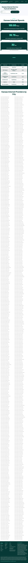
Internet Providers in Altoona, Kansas (5, 116)
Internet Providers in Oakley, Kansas (18, 246)
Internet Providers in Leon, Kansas (18, 102)
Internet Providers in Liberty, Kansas (19, 111)
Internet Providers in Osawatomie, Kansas (19, 267)
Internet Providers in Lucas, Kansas (18, 133)
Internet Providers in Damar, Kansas (5, 284)
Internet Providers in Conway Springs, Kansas (6, 267)
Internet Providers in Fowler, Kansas (5, 368)
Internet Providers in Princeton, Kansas (19, 330)
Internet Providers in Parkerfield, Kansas (19, 289)
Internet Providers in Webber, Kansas (19, 494)
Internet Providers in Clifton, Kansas (5, 251)
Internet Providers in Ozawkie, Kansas (19, 279)
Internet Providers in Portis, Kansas (18, 318)
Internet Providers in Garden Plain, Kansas (5, 384)
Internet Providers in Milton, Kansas (18, 182)
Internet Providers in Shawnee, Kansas (19, 406)
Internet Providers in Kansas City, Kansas (5, 502)
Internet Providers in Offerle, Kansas (18, 250)
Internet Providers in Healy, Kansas (4, 447)
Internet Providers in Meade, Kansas (18, 171)
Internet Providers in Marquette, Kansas (19, 157)
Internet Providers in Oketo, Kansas (18, 254)
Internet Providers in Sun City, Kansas (19, 432)
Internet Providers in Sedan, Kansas (18, 394)
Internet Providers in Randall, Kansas (19, 338)
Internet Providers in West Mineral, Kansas (19, 502)
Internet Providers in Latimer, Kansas (5, 531)
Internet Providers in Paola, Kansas (18, 283)
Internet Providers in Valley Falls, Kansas (19, 468)
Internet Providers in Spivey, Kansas (18, 419)
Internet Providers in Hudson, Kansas (5, 474)
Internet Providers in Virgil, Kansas (18, 474)
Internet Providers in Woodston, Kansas (19, 532)
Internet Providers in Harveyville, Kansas (5, 436)
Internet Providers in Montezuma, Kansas (19, 192)
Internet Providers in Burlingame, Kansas (5, 204)
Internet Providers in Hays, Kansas (4, 443)
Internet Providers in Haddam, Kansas (5, 426)
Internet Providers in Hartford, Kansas (5, 435)
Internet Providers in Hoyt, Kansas (4, 473)
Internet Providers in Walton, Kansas (19, 486)
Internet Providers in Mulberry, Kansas (19, 208)
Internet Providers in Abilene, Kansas (5, 98)
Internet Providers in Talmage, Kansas (19, 440)
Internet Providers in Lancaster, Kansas (5, 523)
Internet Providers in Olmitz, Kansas (18, 258)
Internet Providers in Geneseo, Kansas (5, 394)
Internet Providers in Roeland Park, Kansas (19, 359)
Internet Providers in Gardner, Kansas (5, 385)
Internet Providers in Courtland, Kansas (5, 275)
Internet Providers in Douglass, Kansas (5, 304)
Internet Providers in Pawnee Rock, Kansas (19, 293)
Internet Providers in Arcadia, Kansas (5, 123)
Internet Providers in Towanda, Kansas (19, 453)
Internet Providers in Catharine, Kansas (5, 224)
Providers (22, 1)
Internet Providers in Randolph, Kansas (19, 339)
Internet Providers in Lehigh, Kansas (18, 98)
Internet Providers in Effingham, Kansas (5, 321)
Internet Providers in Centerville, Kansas (5, 230)
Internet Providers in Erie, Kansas (4, 343)
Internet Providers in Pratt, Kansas (18, 325)
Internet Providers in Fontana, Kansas (5, 359)
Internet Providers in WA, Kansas (18, 489)
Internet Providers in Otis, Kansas (18, 272)
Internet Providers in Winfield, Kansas (19, 528)
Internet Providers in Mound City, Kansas (19, 203)
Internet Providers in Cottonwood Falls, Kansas (6, 272)
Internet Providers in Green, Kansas (4, 415)
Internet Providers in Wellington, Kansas (19, 498)
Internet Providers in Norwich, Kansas (19, 245)
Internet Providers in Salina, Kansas (18, 381)
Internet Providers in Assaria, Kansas (5, 132)
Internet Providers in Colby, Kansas (4, 258)
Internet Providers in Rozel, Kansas (18, 368)
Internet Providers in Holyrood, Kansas (5, 465)
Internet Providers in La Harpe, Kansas (5, 516)
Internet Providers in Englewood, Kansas (5, 339)
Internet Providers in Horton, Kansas (5, 469)
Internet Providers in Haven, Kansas (5, 439)
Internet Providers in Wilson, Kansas (18, 524)
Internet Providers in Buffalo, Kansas (5, 196)
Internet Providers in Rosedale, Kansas (19, 364)
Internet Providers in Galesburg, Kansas (5, 380)
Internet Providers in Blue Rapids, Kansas (5, 182)
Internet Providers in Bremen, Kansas (5, 187)
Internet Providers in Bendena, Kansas (5, 167)
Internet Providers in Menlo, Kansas (18, 175)
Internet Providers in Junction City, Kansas (5, 498)
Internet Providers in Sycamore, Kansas (19, 435)
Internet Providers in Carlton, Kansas (5, 221)
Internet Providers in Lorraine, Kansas (19, 128)
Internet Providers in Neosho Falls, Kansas (19, 224)
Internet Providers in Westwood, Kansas (19, 506)
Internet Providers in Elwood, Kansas (5, 335)
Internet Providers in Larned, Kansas (5, 528)
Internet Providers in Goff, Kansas (4, 405)
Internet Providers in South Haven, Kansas (19, 415)
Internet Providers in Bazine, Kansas (5, 154)
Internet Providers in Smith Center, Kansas (19, 410)
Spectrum (2, 549)
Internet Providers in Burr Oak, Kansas (5, 208)
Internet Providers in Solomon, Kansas (19, 414)
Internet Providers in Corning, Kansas (5, 271)
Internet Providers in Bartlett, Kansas (5, 150)
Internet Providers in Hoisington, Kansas (5, 460)
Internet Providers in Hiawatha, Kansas (5, 453)
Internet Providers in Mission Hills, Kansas (19, 188)
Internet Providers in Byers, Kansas (4, 213)
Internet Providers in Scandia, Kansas (19, 388)
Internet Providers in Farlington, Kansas (5, 356)
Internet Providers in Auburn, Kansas (5, 140)
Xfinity (1, 550)
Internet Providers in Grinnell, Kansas (5, 423)
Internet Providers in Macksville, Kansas (19, 140)
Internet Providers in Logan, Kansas (18, 123)
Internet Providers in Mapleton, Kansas (19, 153)
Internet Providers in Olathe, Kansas (18, 255)
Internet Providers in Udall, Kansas (18, 461)
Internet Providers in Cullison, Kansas (5, 279)
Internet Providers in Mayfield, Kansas (19, 162)
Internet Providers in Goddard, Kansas (5, 402)
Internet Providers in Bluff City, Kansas (5, 183)
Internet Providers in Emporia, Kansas (5, 338)
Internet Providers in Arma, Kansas (4, 128)
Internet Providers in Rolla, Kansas (18, 360)
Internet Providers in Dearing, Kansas (5, 288)
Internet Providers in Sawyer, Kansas (19, 385)
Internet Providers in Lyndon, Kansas (19, 137)
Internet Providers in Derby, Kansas (4, 297)
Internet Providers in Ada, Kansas (4, 99)
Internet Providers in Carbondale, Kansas (5, 220)
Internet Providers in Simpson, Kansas (19, 409)
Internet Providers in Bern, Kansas (4, 174)
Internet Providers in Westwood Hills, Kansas (19, 507)
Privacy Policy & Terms (12, 546)
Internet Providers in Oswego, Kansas (19, 271)
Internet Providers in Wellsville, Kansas (19, 499)
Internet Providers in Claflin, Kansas (5, 246)
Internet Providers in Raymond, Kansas (19, 343)
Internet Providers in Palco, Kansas (18, 280)
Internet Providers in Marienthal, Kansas (19, 154)
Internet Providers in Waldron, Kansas (19, 481)
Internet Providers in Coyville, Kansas (5, 276)
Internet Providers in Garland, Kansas (5, 388)
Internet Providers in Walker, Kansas (18, 482)
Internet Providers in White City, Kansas (19, 511)
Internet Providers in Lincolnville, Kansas (19, 115)
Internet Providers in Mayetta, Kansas (19, 161)
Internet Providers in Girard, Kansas (5, 397)
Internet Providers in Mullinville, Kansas (19, 209)
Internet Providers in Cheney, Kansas (5, 238)
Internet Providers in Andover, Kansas (5, 120)
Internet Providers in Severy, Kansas (18, 401)
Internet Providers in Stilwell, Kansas (19, 426)
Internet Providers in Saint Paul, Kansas (19, 380)
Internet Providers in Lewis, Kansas (18, 108)
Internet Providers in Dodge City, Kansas (5, 301)
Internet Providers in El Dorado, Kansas (5, 322)
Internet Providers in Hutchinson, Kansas (5, 482)
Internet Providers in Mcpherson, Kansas (19, 170)
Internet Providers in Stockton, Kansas (19, 427)
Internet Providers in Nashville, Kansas (19, 217)
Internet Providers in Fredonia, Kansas (5, 372)
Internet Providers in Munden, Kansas (19, 212)
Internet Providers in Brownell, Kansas (5, 192)
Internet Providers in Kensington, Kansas (5, 506)
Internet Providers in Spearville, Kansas (19, 418)
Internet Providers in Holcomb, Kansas (5, 461)
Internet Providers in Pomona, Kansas (19, 317)
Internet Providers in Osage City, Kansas (19, 266)
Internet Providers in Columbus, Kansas (5, 263)
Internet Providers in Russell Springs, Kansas (19, 372)
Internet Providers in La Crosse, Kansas (5, 515)
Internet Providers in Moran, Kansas (18, 195)
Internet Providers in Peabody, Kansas (19, 296)
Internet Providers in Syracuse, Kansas (19, 439)
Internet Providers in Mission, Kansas (19, 187)
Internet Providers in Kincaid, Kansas (5, 507)
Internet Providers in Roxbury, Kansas (19, 367)
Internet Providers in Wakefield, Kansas (19, 478)
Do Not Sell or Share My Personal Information (12, 550)
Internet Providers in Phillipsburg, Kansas (19, 305)
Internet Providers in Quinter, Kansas (19, 334)
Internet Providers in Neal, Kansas (18, 220)
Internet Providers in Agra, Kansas (4, 103)
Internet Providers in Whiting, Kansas (19, 515)
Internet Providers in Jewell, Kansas (5, 495)
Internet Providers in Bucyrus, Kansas (5, 195)
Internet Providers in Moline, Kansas (18, 191)
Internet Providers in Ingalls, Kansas (5, 485)
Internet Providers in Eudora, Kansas (5, 347)
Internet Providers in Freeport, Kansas (5, 373)
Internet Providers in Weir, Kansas (18, 495)
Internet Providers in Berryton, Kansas (5, 175)
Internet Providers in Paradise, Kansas (19, 284)
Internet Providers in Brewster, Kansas (5, 188)
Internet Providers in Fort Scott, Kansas (5, 367)
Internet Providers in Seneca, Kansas (19, 398)
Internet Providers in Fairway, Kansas (5, 352)
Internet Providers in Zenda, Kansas (18, 537)
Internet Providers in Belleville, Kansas (5, 162)
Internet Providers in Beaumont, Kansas (5, 157)
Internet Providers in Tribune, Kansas (19, 456)
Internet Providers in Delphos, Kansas (5, 292)
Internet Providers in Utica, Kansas (18, 465)
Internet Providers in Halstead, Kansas (5, 427)
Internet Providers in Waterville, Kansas (19, 490)
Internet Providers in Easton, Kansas (5, 313)
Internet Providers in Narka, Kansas (18, 216)
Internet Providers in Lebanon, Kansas (5, 537)
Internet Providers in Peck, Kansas (18, 297)
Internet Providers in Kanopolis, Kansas (5, 499)
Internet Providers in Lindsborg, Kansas (19, 116)
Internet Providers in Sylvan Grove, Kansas (19, 436)
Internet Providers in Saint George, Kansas (19, 376)
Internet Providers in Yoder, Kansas (18, 536)
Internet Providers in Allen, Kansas (4, 108)
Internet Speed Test (11, 2)
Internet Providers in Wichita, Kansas (19, 516)
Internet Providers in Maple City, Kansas (19, 150)
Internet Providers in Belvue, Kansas (5, 166)
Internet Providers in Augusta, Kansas (5, 141)
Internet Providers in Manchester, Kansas (19, 145)
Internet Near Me (17, 2)
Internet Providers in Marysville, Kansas (19, 158)
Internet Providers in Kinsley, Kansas (5, 510)
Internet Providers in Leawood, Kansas (5, 536)
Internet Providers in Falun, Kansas (4, 355)
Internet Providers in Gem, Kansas (4, 393)
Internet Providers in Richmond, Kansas (19, 352)
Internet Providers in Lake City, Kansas (5, 519)
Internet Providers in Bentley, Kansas (5, 171)
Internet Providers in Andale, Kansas (5, 119)
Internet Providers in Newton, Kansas (19, 234)
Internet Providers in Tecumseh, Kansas (19, 443)
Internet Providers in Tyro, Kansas (18, 460)
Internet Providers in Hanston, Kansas (5, 431)
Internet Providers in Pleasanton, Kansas (19, 314)
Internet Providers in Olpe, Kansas (18, 259)
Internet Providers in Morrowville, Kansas (19, 200)
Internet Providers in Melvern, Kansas (19, 174)
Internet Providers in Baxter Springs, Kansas (5, 153)
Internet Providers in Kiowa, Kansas (5, 511)
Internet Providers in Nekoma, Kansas (19, 221)
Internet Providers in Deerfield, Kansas (5, 289)
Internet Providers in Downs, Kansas (5, 305)
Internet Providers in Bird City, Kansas (5, 178)
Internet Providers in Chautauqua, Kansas (5, 237)
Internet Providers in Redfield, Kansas (19, 346)
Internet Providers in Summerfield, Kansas (19, 431)
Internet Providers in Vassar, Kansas (19, 469)
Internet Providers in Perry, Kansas (18, 301)
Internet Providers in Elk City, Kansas (5, 325)
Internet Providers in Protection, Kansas (19, 331)
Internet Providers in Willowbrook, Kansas (19, 520)
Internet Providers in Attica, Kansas (5, 137)
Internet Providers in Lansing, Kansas (5, 527)
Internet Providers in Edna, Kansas (4, 317)
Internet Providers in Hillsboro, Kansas (5, 457)
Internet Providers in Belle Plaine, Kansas (5, 161)
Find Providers (2, 545)
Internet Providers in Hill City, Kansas (5, 456)
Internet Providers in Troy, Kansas (18, 457)
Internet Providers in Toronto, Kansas (19, 452)
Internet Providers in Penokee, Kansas (19, 300)
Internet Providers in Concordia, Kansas (5, 266)
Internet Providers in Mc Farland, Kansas (19, 167)
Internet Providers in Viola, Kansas (18, 473)
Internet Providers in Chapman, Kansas (5, 234)
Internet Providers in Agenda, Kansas (5, 102)
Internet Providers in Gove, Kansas (4, 409)
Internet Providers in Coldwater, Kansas (5, 259)
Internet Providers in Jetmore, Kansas (5, 494)
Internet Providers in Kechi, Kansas (4, 503)
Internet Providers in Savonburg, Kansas (19, 384)
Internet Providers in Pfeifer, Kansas (18, 304)
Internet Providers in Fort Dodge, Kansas (5, 363)
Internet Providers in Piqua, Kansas (18, 309)
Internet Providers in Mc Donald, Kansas (19, 166)
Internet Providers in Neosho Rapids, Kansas (19, 225)
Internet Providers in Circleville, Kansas (5, 245)
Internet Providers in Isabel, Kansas (4, 489)
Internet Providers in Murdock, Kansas (19, 213)
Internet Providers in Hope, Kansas (4, 468)
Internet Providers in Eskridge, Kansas (5, 346)
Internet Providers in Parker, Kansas (18, 288)
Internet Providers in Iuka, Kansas (4, 490)
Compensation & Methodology (12, 548)
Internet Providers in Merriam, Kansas (19, 178)
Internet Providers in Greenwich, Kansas (5, 419)
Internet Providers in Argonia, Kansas (5, 124)
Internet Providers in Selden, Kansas (18, 397)
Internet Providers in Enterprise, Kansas (5, 342)
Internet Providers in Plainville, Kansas (19, 313)
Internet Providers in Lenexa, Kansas (19, 99)
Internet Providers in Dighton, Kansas (5, 300)
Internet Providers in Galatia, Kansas (5, 377)
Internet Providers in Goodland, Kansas (5, 406)
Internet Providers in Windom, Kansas (19, 527)
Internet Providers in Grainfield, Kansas (5, 410)
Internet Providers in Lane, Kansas (4, 524)
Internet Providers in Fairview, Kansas (5, 351)
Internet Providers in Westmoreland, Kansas (19, 503)
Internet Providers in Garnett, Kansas (5, 389)
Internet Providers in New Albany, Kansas (19, 229)
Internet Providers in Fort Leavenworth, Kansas (6, 364)
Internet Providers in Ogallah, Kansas (19, 251)
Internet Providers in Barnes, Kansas (5, 149)
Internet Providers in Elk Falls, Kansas (5, 326)
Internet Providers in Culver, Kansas (5, 280)
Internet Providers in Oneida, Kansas (19, 263)
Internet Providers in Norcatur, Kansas (19, 238)
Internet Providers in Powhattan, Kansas (19, 321)
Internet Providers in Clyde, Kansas (4, 254)
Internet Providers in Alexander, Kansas (5, 107)
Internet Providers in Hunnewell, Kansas (5, 478)
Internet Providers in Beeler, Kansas (5, 158)
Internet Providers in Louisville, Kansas (19, 132)
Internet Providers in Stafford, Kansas (19, 422)
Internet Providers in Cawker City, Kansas (5, 225)
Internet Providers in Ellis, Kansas (4, 330)
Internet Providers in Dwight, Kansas (5, 310)
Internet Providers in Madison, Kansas (19, 141)
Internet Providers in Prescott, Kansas (19, 326)
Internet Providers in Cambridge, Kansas (5, 216)
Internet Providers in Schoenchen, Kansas (19, 389)
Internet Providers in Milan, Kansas (18, 179)
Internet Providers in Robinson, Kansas (19, 356)
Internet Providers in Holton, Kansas (5, 464)
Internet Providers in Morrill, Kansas (18, 199)
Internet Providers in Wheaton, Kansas (19, 510)
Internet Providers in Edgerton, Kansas (5, 314)
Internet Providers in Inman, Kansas (4, 486)
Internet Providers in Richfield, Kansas (19, 351)
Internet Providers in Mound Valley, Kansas (19, 204)
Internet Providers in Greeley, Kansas (5, 414)
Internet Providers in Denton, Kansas (5, 296)
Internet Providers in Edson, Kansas (5, 318)
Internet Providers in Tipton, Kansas (18, 448)
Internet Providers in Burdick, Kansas (5, 203)
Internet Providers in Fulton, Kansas (5, 376)
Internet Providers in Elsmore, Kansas (5, 334)
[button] (15, 12)
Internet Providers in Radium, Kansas (19, 335)
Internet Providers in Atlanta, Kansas (5, 136)
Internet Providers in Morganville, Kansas (19, 196)
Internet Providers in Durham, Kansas (5, 309)
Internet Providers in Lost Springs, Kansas (19, 129)
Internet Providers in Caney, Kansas (4, 217)
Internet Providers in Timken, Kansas (19, 447)
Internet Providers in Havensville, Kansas (5, 440)
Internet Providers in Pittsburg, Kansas (19, 310)
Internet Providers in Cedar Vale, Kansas (5, 229)
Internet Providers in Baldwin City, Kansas (5, 146)
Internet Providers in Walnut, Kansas (19, 485)
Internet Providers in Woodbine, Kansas (19, 531)
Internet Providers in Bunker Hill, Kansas (5, 199)
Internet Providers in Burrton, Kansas (5, 209)
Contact (11, 545)
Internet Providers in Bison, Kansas (4, 179)
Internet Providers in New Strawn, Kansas (19, 233)
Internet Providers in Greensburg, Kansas (5, 418)
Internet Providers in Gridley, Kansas (5, 422)
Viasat (1, 548)
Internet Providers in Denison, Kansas (5, 293)
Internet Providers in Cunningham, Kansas (5, 283)
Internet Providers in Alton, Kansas (4, 115)
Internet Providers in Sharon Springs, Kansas (19, 405)
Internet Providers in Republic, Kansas (19, 347)
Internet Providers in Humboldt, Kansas (5, 477)
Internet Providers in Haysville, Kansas (5, 444)
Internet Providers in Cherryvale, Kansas (5, 241)
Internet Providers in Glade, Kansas (4, 398)
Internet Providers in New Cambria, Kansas (19, 230)
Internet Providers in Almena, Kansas (5, 111)
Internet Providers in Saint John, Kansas (19, 377)
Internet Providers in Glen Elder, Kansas (5, 401)
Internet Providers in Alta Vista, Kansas (5, 112)
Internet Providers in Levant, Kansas (19, 107)
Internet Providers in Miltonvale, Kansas (19, 183)
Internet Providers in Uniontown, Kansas (19, 464)
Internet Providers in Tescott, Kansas (19, 444)
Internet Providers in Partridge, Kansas (19, 292)
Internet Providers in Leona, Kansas (18, 103)
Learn (26, 1)
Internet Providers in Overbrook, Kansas (19, 275)
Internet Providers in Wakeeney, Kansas (19, 477)
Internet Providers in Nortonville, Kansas (19, 242)
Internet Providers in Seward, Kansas (19, 402)
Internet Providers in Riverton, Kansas (19, 355)
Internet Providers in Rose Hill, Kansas (19, 363)
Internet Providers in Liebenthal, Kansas (19, 112)
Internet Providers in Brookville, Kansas (5, 191)
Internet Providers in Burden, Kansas (5, 200)
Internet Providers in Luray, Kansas (18, 136)
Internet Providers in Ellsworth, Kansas (5, 331)
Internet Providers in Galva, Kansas (4, 381)
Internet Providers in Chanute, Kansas (5, 233)
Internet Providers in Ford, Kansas (4, 360)
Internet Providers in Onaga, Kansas (18, 262)
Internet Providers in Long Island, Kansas (19, 124)
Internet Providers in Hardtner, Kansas (5, 432)
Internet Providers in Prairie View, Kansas (19, 322)
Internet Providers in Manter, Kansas (19, 149)
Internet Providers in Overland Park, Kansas (19, 276)
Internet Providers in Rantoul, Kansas (19, 342)
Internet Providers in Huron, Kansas (4, 481)
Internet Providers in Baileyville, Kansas (5, 145)
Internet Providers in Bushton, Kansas (5, 212)
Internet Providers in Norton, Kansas (19, 241)
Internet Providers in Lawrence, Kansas (5, 532)
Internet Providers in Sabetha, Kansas (19, 373)
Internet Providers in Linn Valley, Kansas (19, 119)
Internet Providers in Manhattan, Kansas (19, 146)
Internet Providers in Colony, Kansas (5, 262)
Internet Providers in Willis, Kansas (18, 519)
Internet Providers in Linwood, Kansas (19, 120)
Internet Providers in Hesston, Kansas (5, 452)
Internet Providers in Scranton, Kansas (19, 393)
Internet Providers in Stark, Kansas (18, 423)
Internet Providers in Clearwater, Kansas (5, 250)
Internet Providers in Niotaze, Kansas (19, 237)
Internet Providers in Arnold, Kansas (5, 129)
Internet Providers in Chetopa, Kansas (5, 242)
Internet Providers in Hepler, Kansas (5, 448)
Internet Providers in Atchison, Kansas (5, 133)
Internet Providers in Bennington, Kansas (5, 170)
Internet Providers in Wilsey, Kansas (18, 523)
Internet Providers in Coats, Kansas (5, 255)
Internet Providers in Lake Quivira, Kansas (5, 520)
